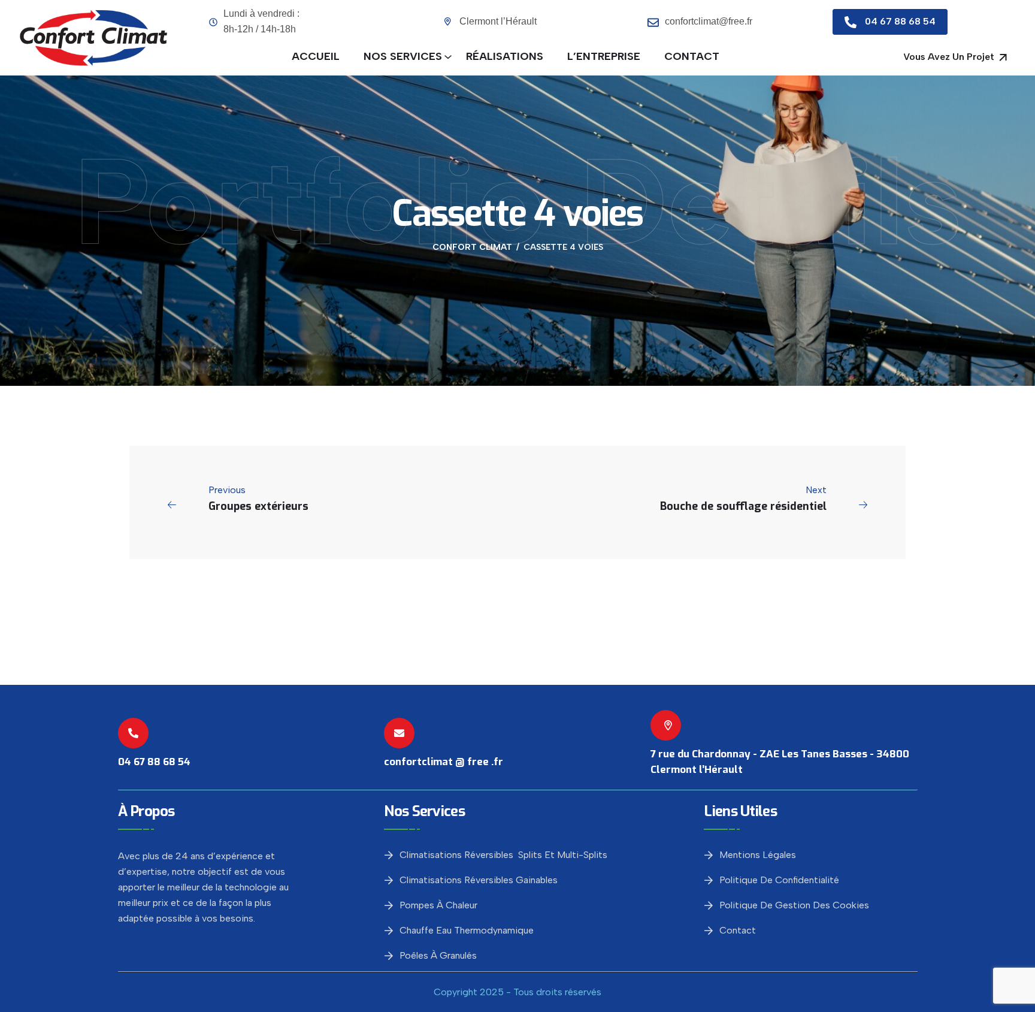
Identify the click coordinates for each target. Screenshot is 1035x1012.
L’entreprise (603, 56)
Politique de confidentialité (779, 880)
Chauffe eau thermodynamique (467, 930)
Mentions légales (757, 854)
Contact (691, 56)
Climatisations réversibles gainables (479, 880)
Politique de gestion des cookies (794, 905)
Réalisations (504, 56)
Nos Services (403, 56)
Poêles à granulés (438, 955)
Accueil (316, 56)
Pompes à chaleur (438, 905)
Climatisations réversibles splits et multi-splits (503, 854)
